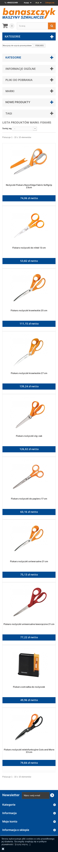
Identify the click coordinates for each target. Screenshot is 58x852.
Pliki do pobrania (18, 80)
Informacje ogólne (20, 69)
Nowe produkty (17, 102)
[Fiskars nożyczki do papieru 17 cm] (29, 477)
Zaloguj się (49, 3)
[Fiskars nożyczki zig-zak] (29, 414)
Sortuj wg (7, 128)
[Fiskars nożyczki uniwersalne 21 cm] (29, 539)
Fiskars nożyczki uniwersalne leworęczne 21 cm (29, 624)
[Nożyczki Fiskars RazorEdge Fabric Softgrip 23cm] (29, 163)
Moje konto (9, 821)
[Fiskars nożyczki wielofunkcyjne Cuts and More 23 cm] (29, 728)
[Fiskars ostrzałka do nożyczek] (29, 665)
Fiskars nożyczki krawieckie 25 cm (29, 310)
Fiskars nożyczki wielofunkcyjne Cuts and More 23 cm (29, 750)
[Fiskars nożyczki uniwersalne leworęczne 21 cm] (29, 602)
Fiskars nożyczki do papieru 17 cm (29, 498)
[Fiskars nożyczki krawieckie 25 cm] (29, 288)
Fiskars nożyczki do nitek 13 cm (29, 247)
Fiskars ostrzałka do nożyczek (29, 687)
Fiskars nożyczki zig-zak (29, 436)
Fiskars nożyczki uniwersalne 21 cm (29, 561)
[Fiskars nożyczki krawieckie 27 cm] (29, 351)
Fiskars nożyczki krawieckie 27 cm (29, 373)
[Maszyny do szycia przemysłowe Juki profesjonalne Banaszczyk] (29, 13)
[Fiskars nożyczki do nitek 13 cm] (29, 226)
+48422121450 (12, 3)
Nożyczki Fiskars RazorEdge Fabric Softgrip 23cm (29, 186)
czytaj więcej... (23, 844)
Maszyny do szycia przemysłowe (17, 46)
